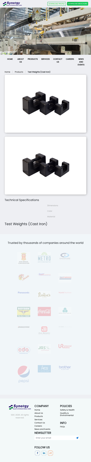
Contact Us (57, 60)
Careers (70, 59)
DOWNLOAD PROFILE (57, 4)
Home (10, 59)
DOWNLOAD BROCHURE (77, 3)
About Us (20, 60)
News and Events (81, 62)
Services (45, 59)
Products (33, 59)
